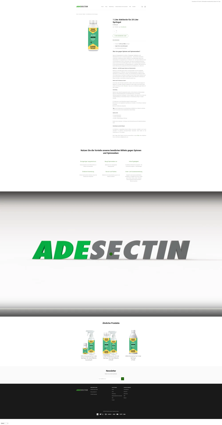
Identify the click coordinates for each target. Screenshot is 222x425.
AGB (124, 395)
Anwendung (111, 6)
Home (102, 6)
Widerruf (125, 397)
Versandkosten (123, 27)
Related (84, 14)
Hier (125, 85)
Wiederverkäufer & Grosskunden (122, 6)
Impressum (125, 391)
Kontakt (134, 6)
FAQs (138, 135)
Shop (106, 6)
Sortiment (80, 14)
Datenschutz (126, 393)
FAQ (130, 6)
